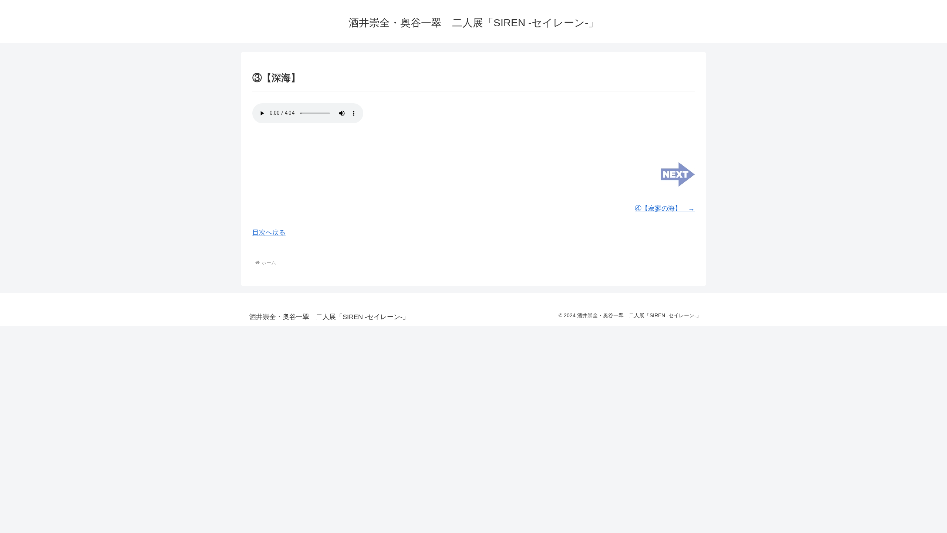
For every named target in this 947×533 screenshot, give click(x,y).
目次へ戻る (269, 232)
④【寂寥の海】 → (665, 208)
